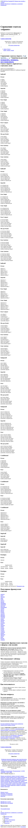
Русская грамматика (5, 723)
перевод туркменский (6, 784)
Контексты (7, 3)
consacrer (3, 617)
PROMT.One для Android (7, 803)
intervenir (3, 606)
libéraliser (3, 616)
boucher (2, 638)
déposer (2, 611)
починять (14, 60)
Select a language (4, 773)
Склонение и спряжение (7, 794)
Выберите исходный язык (7, 33)
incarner (2, 628)
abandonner (3, 604)
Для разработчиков (5, 808)
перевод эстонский (21, 785)
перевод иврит (13, 780)
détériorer (3, 615)
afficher (2, 636)
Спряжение (17, 3)
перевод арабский (5, 780)
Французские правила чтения (8, 725)
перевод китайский (5, 781)
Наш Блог (7, 823)
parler (2, 637)
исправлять (5, 60)
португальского (4, 738)
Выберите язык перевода (7, 34)
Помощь (7, 818)
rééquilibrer (3, 603)
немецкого (20, 735)
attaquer (2, 609)
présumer (3, 625)
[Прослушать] (7, 58)
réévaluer (3, 596)
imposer (2, 602)
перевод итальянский (6, 778)
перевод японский (5, 786)
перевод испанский (22, 777)
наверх (2, 769)
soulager (2, 630)
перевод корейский (15, 781)
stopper (2, 619)
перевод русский (15, 776)
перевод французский (11, 777)
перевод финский (11, 785)
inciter (2, 599)
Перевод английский (6, 776)
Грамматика (3, 5)
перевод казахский (22, 780)
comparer (3, 639)
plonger (2, 621)
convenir (3, 613)
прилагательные (5, 730)
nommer (2, 612)
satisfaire (3, 620)
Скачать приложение (10, 819)
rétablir (2, 626)
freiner (2, 624)
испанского (12, 738)
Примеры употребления (6, 793)
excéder (2, 629)
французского (8, 736)
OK (1, 825)
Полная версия (16, 771)
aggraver (3, 594)
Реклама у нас (8, 821)
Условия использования (6, 771)
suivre (2, 595)
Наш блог (3, 796)
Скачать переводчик (6, 38)
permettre (3, 622)
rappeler (2, 608)
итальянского (16, 736)
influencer (3, 634)
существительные (19, 728)
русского (3, 736)
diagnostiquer (4, 607)
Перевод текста (4, 792)
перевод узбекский (16, 784)
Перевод (3, 3)
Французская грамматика (17, 723)
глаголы (7, 728)
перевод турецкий (22, 782)
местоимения (12, 730)
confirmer (3, 632)
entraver (2, 600)
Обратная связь (8, 816)
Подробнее (23, 826)
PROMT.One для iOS (6, 801)
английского (14, 735)
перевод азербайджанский (18, 778)
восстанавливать (7, 62)
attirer (2, 598)
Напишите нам (20, 586)
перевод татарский (13, 782)
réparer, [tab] (8, 49)
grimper (2, 633)
